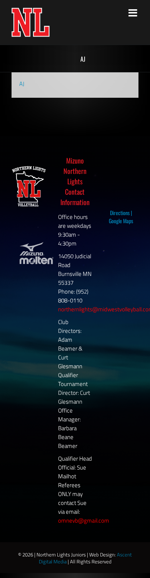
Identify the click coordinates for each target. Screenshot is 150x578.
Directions (120, 213)
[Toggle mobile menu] (133, 13)
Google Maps (121, 221)
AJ (21, 83)
